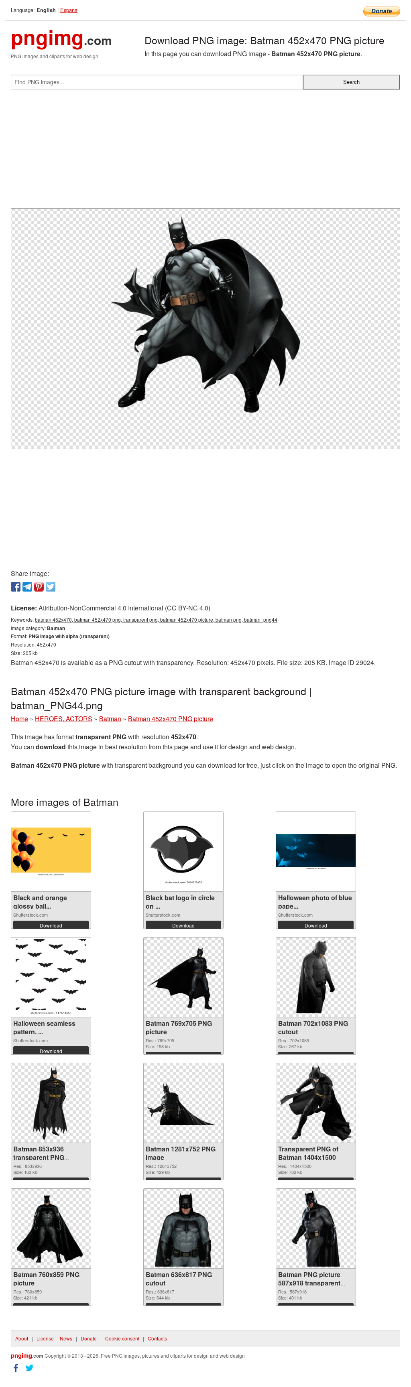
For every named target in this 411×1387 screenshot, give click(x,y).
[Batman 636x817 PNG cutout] (183, 1228)
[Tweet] (50, 587)
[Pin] (39, 587)
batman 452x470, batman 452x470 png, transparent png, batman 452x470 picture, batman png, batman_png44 (156, 619)
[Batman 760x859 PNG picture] (50, 1228)
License (45, 1338)
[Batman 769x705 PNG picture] (183, 977)
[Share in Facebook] (15, 587)
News (66, 1338)
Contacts (157, 1338)
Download (51, 925)
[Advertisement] (205, 152)
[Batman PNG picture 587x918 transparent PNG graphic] (316, 1228)
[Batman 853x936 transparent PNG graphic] (51, 1103)
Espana (68, 10)
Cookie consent (122, 1338)
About (21, 1338)
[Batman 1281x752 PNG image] (183, 1103)
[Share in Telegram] (27, 587)
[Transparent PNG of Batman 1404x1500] (316, 1103)
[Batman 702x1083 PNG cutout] (316, 977)
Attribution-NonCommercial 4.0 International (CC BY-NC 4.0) (124, 607)
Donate (89, 1338)
